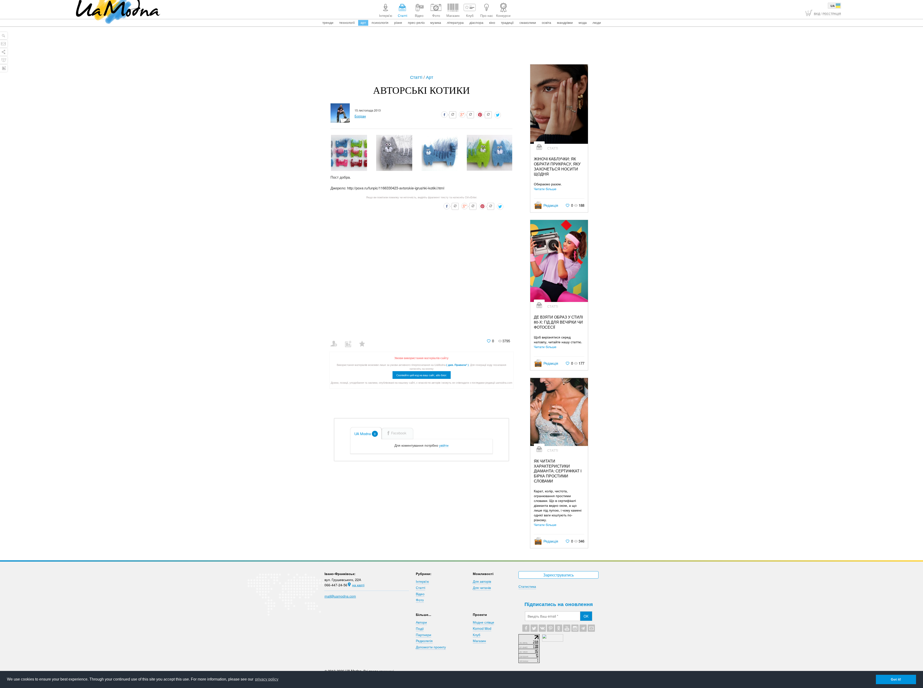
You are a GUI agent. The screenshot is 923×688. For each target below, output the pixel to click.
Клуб (476, 634)
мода (583, 22)
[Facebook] (526, 628)
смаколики (527, 22)
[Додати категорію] (350, 340)
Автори (421, 622)
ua (832, 6)
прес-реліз (416, 22)
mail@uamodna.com (340, 596)
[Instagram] (575, 628)
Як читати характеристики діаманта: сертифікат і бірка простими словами (557, 471)
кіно (492, 22)
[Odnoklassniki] (558, 628)
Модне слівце (483, 622)
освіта (546, 22)
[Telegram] (583, 628)
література (455, 22)
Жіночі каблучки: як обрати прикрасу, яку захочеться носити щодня (557, 166)
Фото (420, 599)
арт (363, 22)
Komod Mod (482, 628)
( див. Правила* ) (457, 365)
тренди (327, 22)
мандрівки (565, 22)
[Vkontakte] (542, 628)
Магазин (479, 640)
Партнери (423, 634)
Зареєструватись (558, 575)
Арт (429, 77)
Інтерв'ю (422, 581)
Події (420, 628)
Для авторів (482, 581)
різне (398, 22)
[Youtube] (566, 628)
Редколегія (424, 640)
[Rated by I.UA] (552, 640)
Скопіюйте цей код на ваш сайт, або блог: (421, 375)
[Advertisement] (461, 51)
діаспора (476, 22)
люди (596, 22)
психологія (380, 22)
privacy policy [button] (266, 679)
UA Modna (365, 433)
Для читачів (482, 587)
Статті (417, 77)
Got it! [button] (896, 679)
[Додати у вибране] (364, 340)
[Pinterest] (550, 628)
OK (586, 616)
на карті (358, 584)
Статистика (527, 586)
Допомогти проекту (431, 646)
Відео (420, 593)
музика (435, 22)
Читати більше (545, 188)
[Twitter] (534, 628)
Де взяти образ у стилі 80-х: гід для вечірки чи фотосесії (558, 322)
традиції (507, 22)
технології (347, 22)
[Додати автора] (336, 340)
